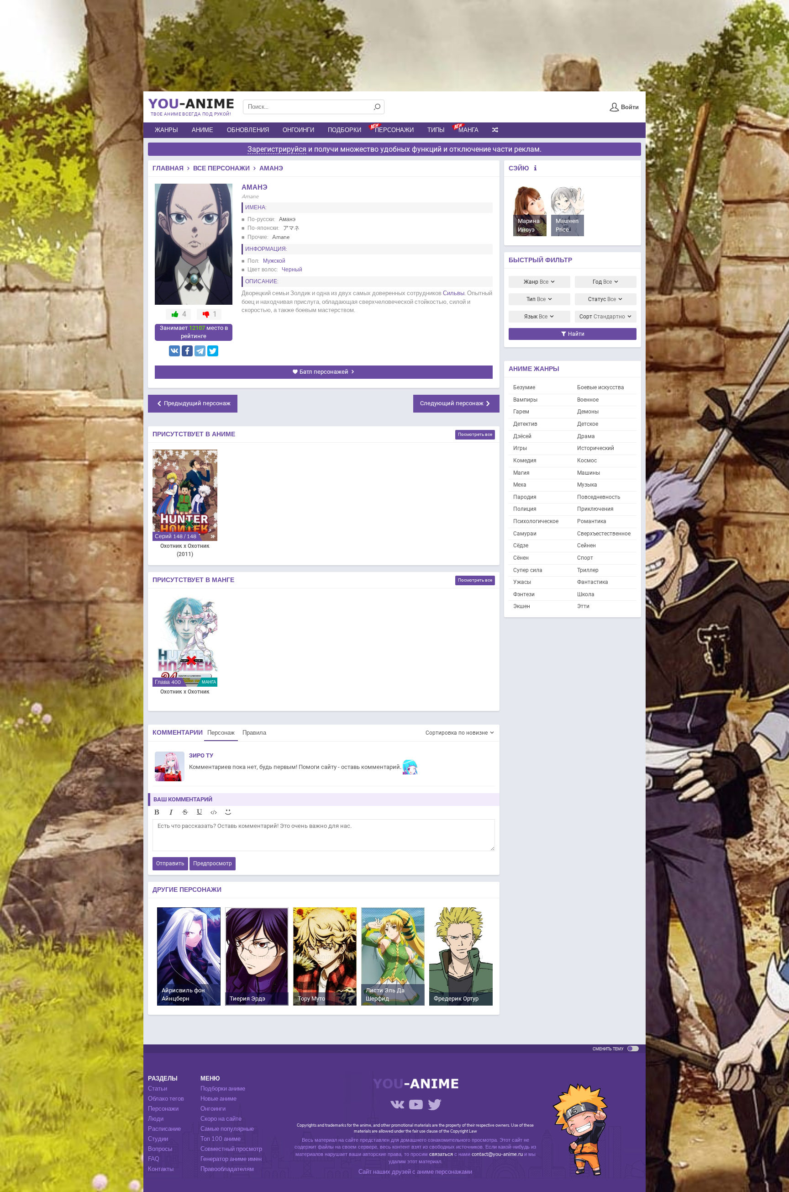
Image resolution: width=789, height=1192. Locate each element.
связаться (441, 1154)
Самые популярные (227, 1129)
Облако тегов (166, 1099)
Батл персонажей (324, 371)
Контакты (161, 1169)
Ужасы (522, 582)
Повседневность (599, 497)
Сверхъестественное (604, 533)
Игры (520, 448)
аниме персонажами (444, 1172)
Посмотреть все (475, 434)
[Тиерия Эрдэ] (257, 956)
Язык (535, 316)
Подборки (344, 130)
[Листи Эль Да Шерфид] (393, 956)
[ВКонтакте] (174, 350)
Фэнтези (524, 594)
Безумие (524, 387)
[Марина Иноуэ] (530, 210)
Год (602, 282)
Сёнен (521, 558)
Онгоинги (298, 130)
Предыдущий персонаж (197, 403)
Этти (583, 606)
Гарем (521, 411)
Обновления (248, 130)
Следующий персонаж (452, 403)
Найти (575, 334)
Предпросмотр (212, 863)
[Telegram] (200, 350)
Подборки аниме (222, 1089)
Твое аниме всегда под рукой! (191, 114)
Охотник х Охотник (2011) (185, 550)
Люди (155, 1119)
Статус (602, 299)
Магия (521, 473)
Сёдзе (520, 545)
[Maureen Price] (567, 210)
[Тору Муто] (325, 956)
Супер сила (527, 570)
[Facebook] (187, 350)
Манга (468, 130)
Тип (536, 299)
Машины (588, 473)
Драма (586, 436)
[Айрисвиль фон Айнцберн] (189, 956)
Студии (158, 1139)
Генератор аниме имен (231, 1159)
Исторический (595, 448)
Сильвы (453, 293)
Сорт (602, 316)
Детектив (525, 424)
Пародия (525, 497)
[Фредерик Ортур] (461, 956)
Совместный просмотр (231, 1149)
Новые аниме (218, 1099)
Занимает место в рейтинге (194, 332)
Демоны (588, 411)
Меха (519, 485)
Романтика (591, 521)
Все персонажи (221, 168)
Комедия (525, 460)
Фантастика (592, 582)
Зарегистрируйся (276, 149)
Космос (587, 460)
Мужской (274, 261)
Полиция (525, 509)
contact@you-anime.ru (497, 1154)
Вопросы (160, 1149)
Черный (292, 269)
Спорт (585, 558)
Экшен (521, 606)
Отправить (170, 863)
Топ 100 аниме (220, 1139)
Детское (587, 424)
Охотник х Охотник (185, 692)
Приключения (595, 509)
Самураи (525, 533)
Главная (168, 168)
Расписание (164, 1129)
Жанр (536, 282)
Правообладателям (227, 1169)
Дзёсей (522, 436)
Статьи (157, 1089)
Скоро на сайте (221, 1119)
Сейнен (586, 545)
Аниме (202, 130)
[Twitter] (212, 350)
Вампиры (525, 400)
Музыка (587, 485)
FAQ (153, 1159)
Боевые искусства (600, 387)
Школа (585, 594)
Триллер (588, 570)
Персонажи (394, 130)
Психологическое (535, 521)
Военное (588, 400)
